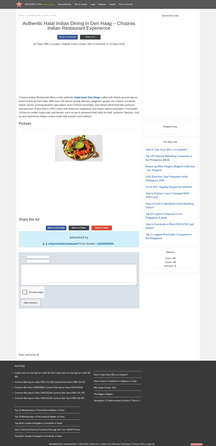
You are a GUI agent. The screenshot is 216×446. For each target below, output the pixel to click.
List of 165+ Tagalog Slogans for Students (169, 187)
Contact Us (105, 444)
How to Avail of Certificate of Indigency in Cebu (115, 381)
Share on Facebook (67, 37)
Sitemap (116, 444)
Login (92, 4)
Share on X (90, 37)
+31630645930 (104, 243)
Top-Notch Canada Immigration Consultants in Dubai (38, 423)
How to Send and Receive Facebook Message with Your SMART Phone (47, 429)
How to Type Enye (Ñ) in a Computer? (167, 149)
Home (22, 15)
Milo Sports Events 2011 (105, 387)
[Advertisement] (79, 71)
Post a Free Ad (125, 4)
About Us (94, 444)
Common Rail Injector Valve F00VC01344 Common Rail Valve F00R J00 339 (49, 398)
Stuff (45, 15)
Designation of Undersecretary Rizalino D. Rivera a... (118, 400)
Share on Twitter (79, 228)
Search (112, 4)
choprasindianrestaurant (63, 243)
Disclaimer (126, 444)
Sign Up (151, 444)
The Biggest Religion (103, 394)
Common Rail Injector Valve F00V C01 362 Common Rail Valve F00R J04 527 (50, 382)
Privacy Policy (139, 444)
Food (53, 15)
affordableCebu (39, 4)
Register (102, 4)
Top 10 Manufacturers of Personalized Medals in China (39, 410)
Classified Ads (64, 4)
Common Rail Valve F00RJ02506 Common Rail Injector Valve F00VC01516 (49, 387)
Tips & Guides (80, 4)
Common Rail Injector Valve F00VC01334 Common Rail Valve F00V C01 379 (49, 393)
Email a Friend (101, 228)
